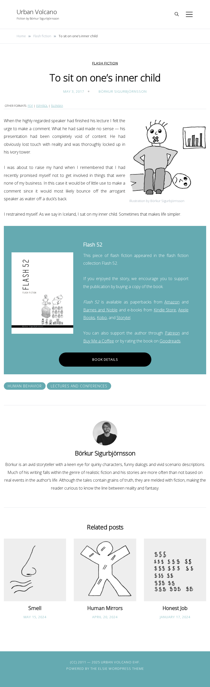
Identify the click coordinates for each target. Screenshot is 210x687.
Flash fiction (105, 63)
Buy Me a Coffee (98, 341)
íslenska (57, 106)
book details (105, 359)
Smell (34, 608)
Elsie (103, 668)
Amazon (172, 302)
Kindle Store (165, 310)
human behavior (25, 386)
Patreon (172, 333)
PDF (30, 106)
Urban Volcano (37, 11)
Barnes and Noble (100, 310)
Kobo (102, 317)
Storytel (123, 317)
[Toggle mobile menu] (189, 14)
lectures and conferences (79, 386)
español (42, 106)
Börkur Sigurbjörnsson (123, 91)
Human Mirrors (105, 608)
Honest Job (175, 608)
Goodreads (170, 341)
